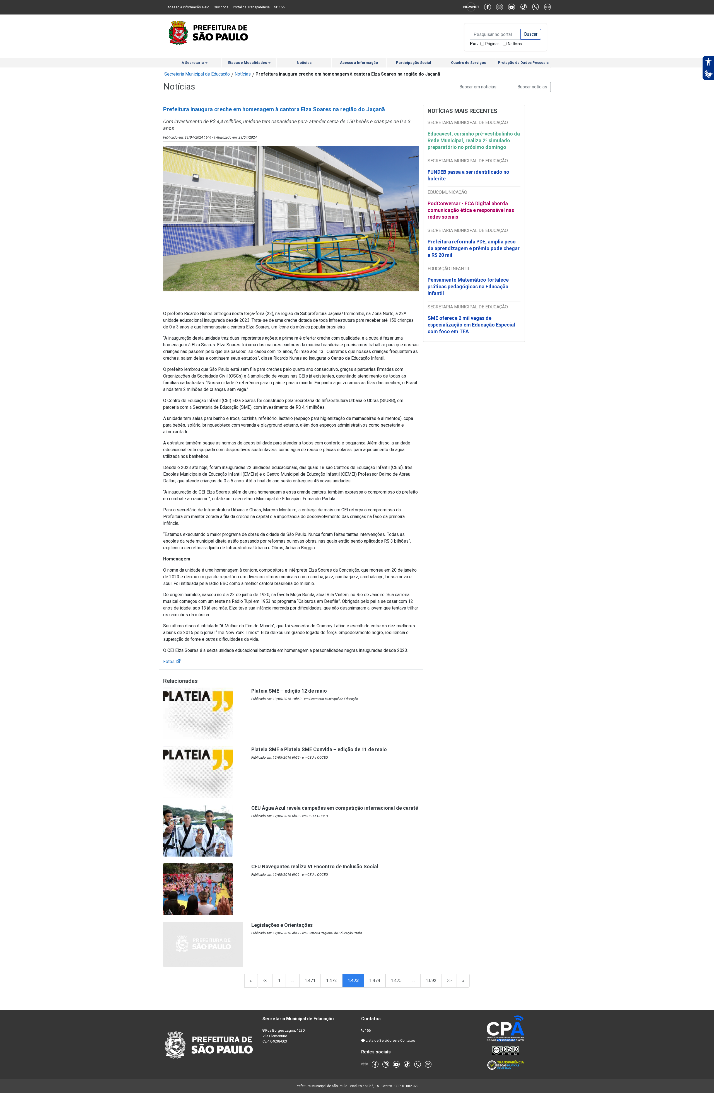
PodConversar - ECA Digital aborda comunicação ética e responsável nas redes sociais (471, 210)
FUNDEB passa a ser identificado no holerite (468, 175)
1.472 (331, 980)
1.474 (374, 980)
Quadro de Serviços (468, 63)
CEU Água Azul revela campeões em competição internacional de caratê (334, 808)
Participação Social (413, 63)
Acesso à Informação (359, 63)
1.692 (431, 980)
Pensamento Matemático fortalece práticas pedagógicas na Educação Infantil (468, 286)
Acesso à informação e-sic (188, 7)
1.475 (396, 980)
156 (368, 1030)
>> (449, 980)
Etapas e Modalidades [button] (248, 63)
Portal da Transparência (251, 7)
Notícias (515, 43)
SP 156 (279, 7)
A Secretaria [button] (193, 63)
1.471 (310, 980)
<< (264, 980)
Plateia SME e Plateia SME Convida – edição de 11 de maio (319, 749)
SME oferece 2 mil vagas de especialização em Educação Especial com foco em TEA (471, 324)
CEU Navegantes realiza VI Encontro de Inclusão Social (314, 866)
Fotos (172, 661)
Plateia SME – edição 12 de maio (289, 691)
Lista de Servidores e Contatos (390, 1040)
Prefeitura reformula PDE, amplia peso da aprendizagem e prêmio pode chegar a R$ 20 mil (474, 248)
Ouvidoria (221, 7)
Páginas (492, 43)
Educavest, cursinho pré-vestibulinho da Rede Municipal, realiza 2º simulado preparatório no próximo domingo (474, 140)
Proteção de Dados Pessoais (523, 63)
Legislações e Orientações (282, 925)
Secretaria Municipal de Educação (197, 74)
